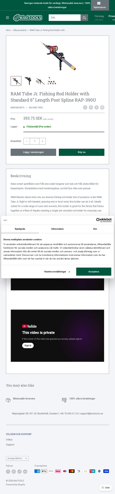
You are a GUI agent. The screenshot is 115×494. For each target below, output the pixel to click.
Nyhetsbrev (100, 7)
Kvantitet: (16, 141)
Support (10, 444)
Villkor (9, 439)
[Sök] (84, 17)
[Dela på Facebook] (85, 107)
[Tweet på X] (96, 107)
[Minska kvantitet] (27, 141)
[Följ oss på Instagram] (14, 471)
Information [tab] (57, 229)
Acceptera (93, 271)
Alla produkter (20, 30)
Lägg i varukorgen (33, 152)
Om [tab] (95, 229)
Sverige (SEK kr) (15, 458)
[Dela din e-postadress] (102, 107)
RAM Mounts (17, 107)
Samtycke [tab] (20, 229)
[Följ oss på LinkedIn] (25, 471)
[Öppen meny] (7, 17)
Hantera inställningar (55, 271)
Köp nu (82, 152)
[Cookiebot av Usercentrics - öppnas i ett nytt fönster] (98, 220)
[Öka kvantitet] (42, 141)
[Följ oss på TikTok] (19, 471)
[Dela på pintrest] (91, 107)
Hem (8, 30)
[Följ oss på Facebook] (8, 471)
